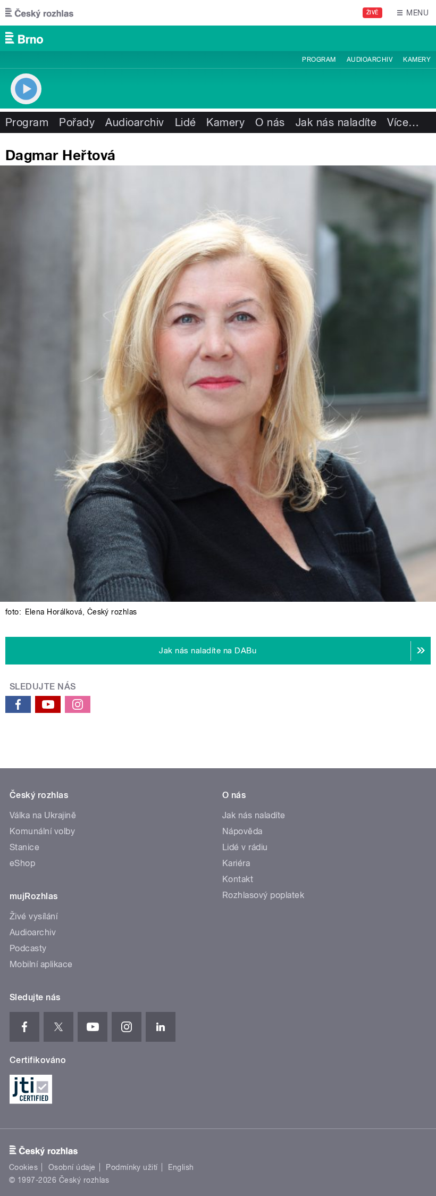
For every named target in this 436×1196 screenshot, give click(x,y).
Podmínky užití (132, 1167)
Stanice (24, 847)
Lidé (185, 122)
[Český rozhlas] (39, 13)
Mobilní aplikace (41, 964)
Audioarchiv (369, 59)
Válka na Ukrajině (43, 815)
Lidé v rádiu (245, 847)
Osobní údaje (72, 1167)
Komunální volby (42, 831)
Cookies (23, 1167)
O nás (269, 122)
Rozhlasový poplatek (263, 895)
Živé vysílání (33, 916)
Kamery (417, 59)
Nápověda (242, 831)
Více (403, 122)
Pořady (77, 122)
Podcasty (28, 948)
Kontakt (237, 879)
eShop (22, 863)
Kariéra (236, 863)
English (181, 1167)
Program (319, 59)
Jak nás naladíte (336, 122)
